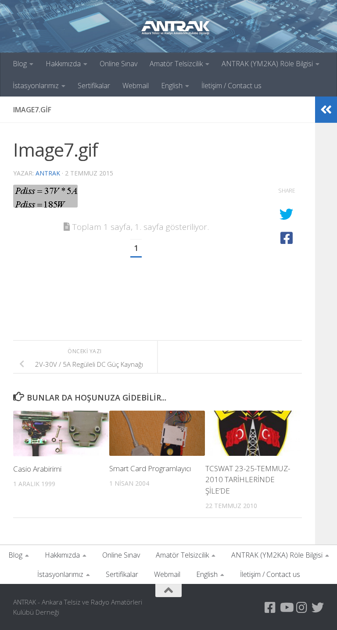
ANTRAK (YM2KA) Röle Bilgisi (267, 63)
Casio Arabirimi (37, 469)
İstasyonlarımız (36, 85)
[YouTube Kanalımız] (286, 607)
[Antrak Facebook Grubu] (270, 607)
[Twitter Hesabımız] (318, 607)
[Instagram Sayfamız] (302, 607)
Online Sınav (118, 63)
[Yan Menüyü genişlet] (326, 110)
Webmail (135, 85)
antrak (48, 173)
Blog (20, 63)
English (172, 85)
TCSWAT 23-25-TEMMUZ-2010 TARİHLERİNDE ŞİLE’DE (247, 479)
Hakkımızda (63, 63)
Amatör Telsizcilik (176, 63)
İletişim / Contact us (231, 85)
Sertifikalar (94, 85)
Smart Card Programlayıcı (150, 468)
